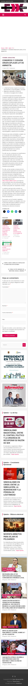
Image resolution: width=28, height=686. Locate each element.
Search (24, 345)
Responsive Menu (25, 1)
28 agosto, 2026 (6, 579)
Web (3, 319)
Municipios (18, 594)
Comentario (5, 287)
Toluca (5, 596)
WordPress (19, 683)
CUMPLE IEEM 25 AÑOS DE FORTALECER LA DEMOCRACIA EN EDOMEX (14, 263)
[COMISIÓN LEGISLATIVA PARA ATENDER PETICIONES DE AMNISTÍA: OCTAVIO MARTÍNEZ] (7, 222)
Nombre (4, 305)
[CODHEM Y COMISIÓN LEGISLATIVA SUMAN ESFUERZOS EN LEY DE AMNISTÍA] (18, 222)
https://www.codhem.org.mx (9, 180)
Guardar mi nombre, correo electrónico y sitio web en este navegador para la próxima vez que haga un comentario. (14, 329)
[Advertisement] (14, 31)
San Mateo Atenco (20, 653)
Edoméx (5, 568)
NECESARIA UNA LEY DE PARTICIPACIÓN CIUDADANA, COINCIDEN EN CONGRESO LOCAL (13, 576)
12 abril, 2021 (5, 68)
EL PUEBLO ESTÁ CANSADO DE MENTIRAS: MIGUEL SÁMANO (16, 270)
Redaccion (12, 68)
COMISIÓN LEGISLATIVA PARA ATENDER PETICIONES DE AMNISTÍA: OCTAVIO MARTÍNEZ (6, 230)
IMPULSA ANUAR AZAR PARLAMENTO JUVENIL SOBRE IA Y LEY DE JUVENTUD (13, 632)
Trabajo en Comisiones (9, 570)
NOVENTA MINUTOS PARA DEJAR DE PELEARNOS (13, 536)
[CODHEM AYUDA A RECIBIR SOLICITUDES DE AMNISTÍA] (7, 242)
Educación (11, 594)
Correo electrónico (7, 312)
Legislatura (11, 57)
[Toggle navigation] (3, 15)
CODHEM (4, 57)
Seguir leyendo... (15, 454)
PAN (17, 627)
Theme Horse (16, 681)
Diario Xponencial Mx (18, 679)
